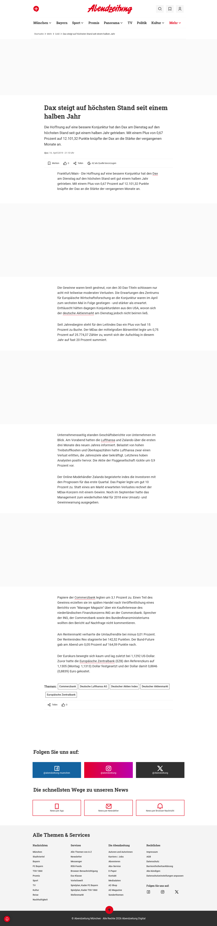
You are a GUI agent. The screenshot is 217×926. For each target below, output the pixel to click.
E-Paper (112, 871)
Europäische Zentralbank (97, 661)
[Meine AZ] (180, 9)
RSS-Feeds (76, 866)
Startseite (39, 34)
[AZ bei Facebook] (148, 892)
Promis (93, 23)
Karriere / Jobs (116, 856)
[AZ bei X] (177, 892)
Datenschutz (152, 861)
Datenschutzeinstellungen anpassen (164, 875)
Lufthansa (108, 440)
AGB (148, 856)
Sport (76, 23)
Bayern (62, 23)
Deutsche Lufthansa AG (93, 686)
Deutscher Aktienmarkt (155, 686)
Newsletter (76, 856)
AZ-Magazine (115, 890)
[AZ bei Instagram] (163, 892)
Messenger (76, 861)
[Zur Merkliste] (170, 9)
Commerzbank (85, 597)
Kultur (156, 23)
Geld (57, 34)
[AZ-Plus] (36, 9)
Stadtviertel (39, 856)
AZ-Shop (112, 885)
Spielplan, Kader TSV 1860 (84, 890)
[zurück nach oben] (109, 911)
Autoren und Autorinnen (120, 852)
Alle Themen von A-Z (81, 852)
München (40, 23)
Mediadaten (114, 880)
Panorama (111, 23)
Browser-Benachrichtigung (84, 871)
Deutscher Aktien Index (124, 686)
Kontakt (112, 875)
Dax (155, 173)
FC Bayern (38, 866)
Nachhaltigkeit (40, 899)
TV (130, 23)
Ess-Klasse (76, 875)
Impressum (152, 852)
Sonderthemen (115, 895)
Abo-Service (114, 866)
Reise (35, 895)
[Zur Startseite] (110, 13)
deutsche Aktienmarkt (78, 313)
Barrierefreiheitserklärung (159, 866)
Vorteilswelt (77, 880)
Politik (142, 23)
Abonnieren (114, 861)
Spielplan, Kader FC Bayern (84, 885)
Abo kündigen (153, 871)
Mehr (173, 23)
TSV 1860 (37, 871)
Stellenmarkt (77, 895)
